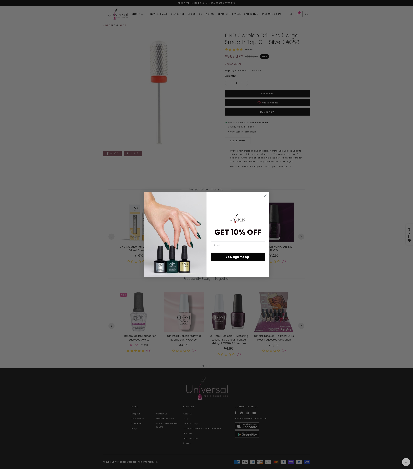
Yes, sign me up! (238, 257)
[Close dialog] (265, 196)
